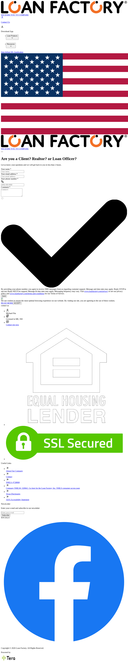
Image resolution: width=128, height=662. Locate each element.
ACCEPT (17, 303)
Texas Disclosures (13, 494)
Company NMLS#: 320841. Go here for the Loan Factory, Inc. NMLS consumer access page (43, 488)
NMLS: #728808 (13, 482)
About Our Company (14, 471)
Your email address (9, 174)
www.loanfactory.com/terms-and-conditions (27, 294)
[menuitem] (12, 37)
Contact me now (12, 325)
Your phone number (9, 179)
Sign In (4, 52)
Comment (5, 187)
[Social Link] (64, 644)
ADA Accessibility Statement (17, 500)
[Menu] (2, 151)
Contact (9, 477)
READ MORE (7, 303)
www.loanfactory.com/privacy (96, 291)
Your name (6, 169)
